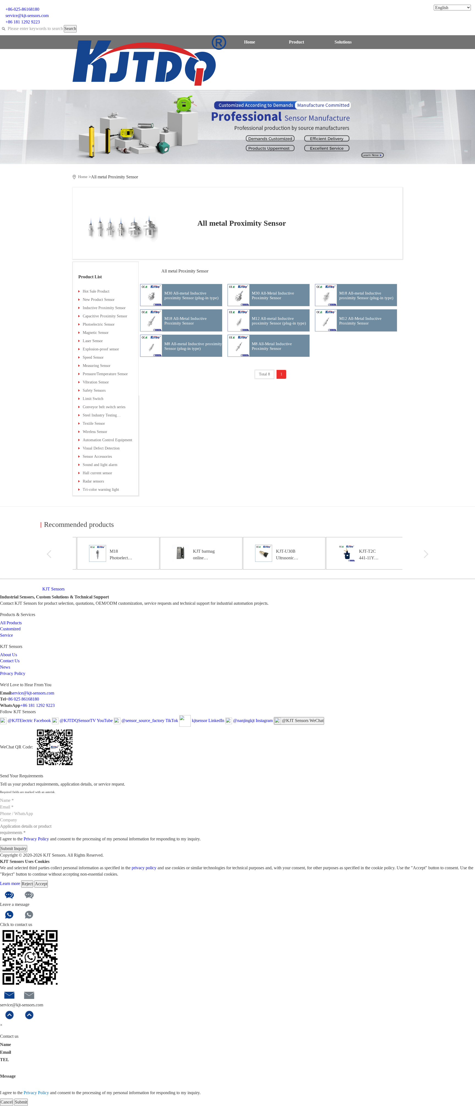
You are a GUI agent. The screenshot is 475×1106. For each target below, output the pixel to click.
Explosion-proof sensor (101, 349)
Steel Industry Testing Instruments (100, 416)
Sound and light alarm (100, 465)
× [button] (1, 1025)
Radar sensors (93, 481)
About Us (343, 55)
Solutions (343, 42)
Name (5, 1044)
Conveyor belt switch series (104, 407)
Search (70, 28)
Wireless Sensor (95, 432)
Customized (250, 55)
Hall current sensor (97, 473)
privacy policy (144, 867)
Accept (41, 883)
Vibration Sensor (96, 382)
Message (8, 1076)
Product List (90, 276)
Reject (27, 883)
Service (296, 55)
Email (5, 1052)
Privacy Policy (12, 673)
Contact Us (249, 69)
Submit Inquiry (14, 848)
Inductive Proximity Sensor (104, 308)
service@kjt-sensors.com (32, 693)
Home (249, 42)
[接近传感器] (128, 227)
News (296, 69)
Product (296, 42)
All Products (11, 622)
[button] (49, 554)
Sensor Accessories (97, 456)
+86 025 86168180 (22, 699)
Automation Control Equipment (107, 440)
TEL (4, 1059)
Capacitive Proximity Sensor (105, 316)
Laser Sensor (93, 341)
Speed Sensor (93, 357)
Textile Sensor (94, 423)
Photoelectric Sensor (99, 324)
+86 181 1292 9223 (37, 705)
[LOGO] (149, 60)
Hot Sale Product (96, 291)
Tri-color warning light (101, 489)
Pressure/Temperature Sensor (105, 374)
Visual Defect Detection (101, 448)
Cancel (7, 1102)
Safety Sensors (94, 390)
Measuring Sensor (97, 366)
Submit (21, 1102)
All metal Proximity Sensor (184, 271)
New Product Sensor (99, 300)
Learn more (10, 883)
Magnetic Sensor (96, 333)
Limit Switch (93, 399)
